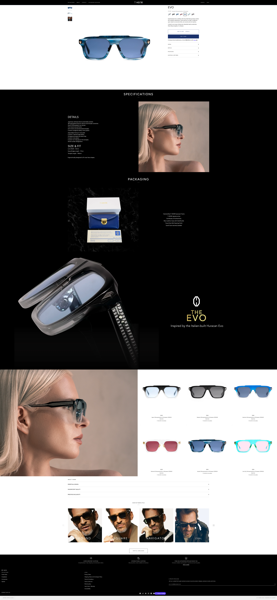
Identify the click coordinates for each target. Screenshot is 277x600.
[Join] (274, 584)
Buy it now (183, 36)
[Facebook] (140, 593)
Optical (3, 581)
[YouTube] (154, 593)
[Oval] (192, 525)
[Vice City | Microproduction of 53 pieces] (189, 15)
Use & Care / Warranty (90, 586)
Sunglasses (4, 577)
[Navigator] (156, 525)
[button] (72, 2)
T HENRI (259, 597)
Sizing (169, 44)
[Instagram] (148, 593)
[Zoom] (75, 86)
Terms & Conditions (89, 579)
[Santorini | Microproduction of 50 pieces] (178, 15)
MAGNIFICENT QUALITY (74, 489)
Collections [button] (5, 572)
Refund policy (88, 584)
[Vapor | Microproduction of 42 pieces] (170, 15)
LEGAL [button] (86, 572)
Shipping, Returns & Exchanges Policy (93, 577)
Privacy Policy (88, 574)
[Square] (121, 525)
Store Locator (186, 564)
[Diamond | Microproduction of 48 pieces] (182, 15)
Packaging (171, 51)
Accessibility (87, 588)
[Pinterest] (145, 593)
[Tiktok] (143, 593)
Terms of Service (88, 581)
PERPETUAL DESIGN (73, 484)
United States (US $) (8, 597)
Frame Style (4, 574)
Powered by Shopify (270, 597)
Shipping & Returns (173, 55)
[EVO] (162, 392)
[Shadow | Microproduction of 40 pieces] (174, 15)
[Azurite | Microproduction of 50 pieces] (185, 15)
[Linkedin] (151, 593)
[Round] (85, 525)
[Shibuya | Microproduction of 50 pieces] (192, 15)
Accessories (4, 579)
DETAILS (170, 47)
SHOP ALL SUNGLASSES (138, 550)
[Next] (213, 525)
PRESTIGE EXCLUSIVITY (74, 494)
